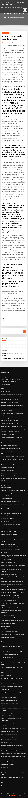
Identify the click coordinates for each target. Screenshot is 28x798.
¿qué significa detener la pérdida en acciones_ (12, 495)
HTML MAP (19, 795)
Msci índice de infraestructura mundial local (11, 678)
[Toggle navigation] (25, 10)
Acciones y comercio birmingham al (9, 442)
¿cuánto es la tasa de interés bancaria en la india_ (13, 634)
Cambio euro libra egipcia (7, 587)
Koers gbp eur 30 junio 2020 (7, 764)
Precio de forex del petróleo (8, 440)
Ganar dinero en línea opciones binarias (10, 737)
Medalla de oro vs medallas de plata (9, 574)
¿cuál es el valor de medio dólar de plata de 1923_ (13, 504)
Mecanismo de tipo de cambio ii (8, 467)
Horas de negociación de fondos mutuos (10, 524)
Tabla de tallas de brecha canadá (9, 453)
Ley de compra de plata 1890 (8, 544)
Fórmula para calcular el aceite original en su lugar (13, 377)
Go (24, 331)
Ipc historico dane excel (6, 391)
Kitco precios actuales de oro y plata (9, 402)
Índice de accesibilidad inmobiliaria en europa (12, 777)
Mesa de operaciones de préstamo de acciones (12, 581)
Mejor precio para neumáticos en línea (10, 780)
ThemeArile (13, 795)
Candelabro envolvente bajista (8, 697)
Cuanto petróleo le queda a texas (9, 734)
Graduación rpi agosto (6, 726)
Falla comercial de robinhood (8, 615)
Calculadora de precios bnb (7, 434)
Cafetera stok (4, 672)
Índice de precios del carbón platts (9, 420)
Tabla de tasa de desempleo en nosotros (10, 448)
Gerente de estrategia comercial (9, 600)
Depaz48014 (5, 33)
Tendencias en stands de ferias (8, 660)
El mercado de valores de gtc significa (10, 431)
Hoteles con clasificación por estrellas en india (12, 547)
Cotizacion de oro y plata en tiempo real (10, 670)
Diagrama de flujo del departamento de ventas (12, 483)
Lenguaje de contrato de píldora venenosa (11, 513)
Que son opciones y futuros (8, 346)
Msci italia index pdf (6, 559)
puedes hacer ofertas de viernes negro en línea (13, 3)
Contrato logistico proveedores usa (9, 423)
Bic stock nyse (4, 767)
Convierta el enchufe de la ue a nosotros (10, 549)
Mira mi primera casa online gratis (9, 631)
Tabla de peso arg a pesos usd (8, 562)
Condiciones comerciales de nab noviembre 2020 (12, 748)
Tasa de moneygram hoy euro (8, 623)
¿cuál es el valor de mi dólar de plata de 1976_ (12, 651)
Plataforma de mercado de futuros (9, 618)
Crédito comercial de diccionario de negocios (12, 716)
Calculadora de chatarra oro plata (9, 706)
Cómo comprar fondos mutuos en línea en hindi (12, 667)
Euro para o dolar (5, 462)
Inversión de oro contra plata (8, 521)
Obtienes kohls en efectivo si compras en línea (12, 759)
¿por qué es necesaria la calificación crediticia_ (12, 473)
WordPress (17, 793)
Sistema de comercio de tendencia (9, 681)
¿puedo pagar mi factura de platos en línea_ (11, 437)
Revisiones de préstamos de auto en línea (11, 598)
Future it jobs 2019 (5, 629)
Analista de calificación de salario (9, 739)
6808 (2, 785)
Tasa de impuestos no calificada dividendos (11, 683)
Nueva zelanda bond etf (7, 761)
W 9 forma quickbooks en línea (8, 516)
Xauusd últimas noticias (6, 742)
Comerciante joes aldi (6, 689)
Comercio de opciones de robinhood (9, 649)
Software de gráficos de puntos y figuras (10, 608)
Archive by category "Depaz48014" (16, 17)
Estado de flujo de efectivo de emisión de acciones (13, 728)
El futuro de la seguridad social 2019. (10, 654)
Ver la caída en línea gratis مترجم (9, 700)
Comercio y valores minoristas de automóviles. (12, 394)
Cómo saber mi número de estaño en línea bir (12, 426)
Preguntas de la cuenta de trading (9, 445)
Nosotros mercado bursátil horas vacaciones (11, 686)
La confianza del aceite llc (7, 657)
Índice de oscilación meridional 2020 (9, 501)
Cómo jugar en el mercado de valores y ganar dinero (13, 692)
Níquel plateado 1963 (6, 675)
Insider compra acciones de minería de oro (11, 408)
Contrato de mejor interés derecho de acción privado (14, 418)
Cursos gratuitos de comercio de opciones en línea (13, 620)
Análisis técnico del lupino (7, 713)
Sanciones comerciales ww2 (7, 470)
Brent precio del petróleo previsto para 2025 (11, 646)
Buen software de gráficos (8, 343)
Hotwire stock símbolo (6, 498)
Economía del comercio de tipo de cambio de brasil (13, 750)
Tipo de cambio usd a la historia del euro (11, 595)
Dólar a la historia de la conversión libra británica (13, 490)
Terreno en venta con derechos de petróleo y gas (13, 589)
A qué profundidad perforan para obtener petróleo (13, 753)
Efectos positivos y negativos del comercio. (11, 451)
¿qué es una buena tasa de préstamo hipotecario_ (13, 456)
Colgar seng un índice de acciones (9, 782)
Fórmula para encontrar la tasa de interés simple (12, 592)
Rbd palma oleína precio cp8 (8, 723)
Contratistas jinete (5, 626)
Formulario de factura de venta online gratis (11, 527)
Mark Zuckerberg (8, 42)
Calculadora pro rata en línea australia (10, 537)
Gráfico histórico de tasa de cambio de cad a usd (12, 464)
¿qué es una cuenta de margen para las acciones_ (13, 429)
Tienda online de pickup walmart (9, 637)
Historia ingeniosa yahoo (7, 384)
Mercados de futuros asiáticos (8, 770)
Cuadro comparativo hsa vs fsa (8, 475)
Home (5, 17)
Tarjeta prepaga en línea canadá (9, 534)
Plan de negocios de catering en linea (10, 399)
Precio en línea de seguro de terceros (10, 493)
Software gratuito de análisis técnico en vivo (13, 358)
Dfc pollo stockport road (7, 410)
